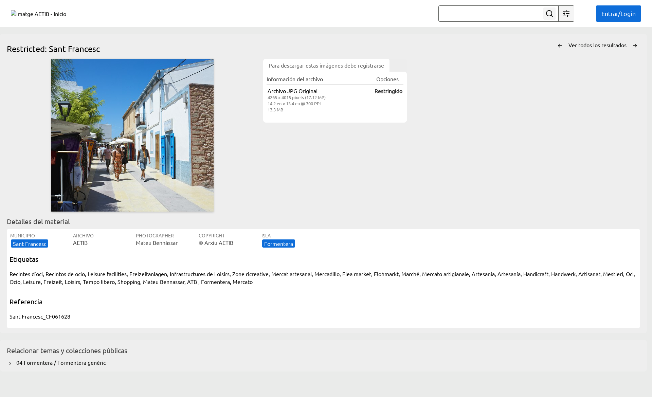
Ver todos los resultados (598, 44)
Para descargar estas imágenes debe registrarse (326, 65)
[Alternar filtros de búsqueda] (566, 13)
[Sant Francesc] (132, 135)
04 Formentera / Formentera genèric (60, 362)
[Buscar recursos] (549, 13)
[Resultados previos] (560, 46)
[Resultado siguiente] (635, 46)
